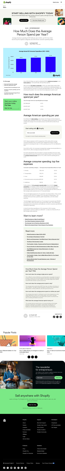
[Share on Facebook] (54, 317)
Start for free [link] (55, 132)
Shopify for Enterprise (28, 453)
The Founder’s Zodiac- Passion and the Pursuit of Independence (43, 244)
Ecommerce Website (42, 453)
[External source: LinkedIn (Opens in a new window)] (22, 468)
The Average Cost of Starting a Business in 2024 (37, 223)
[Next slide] (36, 357)
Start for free (56, 2)
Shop (24, 448)
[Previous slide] (29, 357)
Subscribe (58, 377)
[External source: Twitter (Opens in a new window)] (8, 468)
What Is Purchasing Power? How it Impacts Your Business (39, 225)
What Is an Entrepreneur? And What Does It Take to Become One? (43, 239)
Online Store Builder (41, 448)
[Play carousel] (32, 357)
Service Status (26, 438)
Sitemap (38, 463)
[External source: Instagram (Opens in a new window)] (15, 468)
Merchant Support (41, 422)
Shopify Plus (26, 451)
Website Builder (40, 451)
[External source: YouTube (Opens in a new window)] (11, 468)
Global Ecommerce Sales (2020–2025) (36, 234)
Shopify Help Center (42, 425)
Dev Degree (54, 427)
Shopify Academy (41, 429)
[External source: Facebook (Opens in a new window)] (4, 468)
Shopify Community (41, 432)
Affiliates (25, 434)
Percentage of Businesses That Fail (35, 236)
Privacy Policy (56, 383)
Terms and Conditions (46, 383)
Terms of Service (20, 463)
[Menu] (61, 2)
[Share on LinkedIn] (61, 317)
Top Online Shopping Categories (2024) (34, 221)
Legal (24, 436)
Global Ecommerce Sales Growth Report (34, 219)
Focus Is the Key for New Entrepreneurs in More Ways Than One (42, 246)
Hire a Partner (40, 427)
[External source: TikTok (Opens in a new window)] (18, 468)
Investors (25, 427)
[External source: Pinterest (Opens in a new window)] (26, 468)
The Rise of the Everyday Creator (35, 241)
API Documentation (56, 425)
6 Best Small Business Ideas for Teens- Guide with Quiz (40, 252)
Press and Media (26, 429)
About (24, 422)
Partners (25, 432)
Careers (24, 425)
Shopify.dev (54, 422)
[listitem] (32, 345)
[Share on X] (57, 317)
